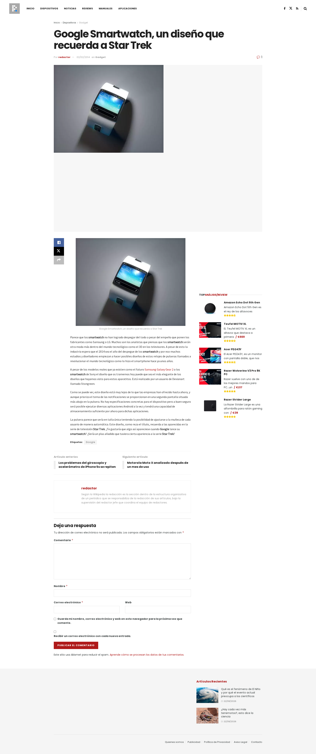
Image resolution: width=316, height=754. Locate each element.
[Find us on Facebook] (284, 8)
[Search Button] (305, 8)
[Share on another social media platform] (59, 260)
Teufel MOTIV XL (235, 324)
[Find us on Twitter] (290, 8)
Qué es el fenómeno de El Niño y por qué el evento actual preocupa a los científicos (240, 692)
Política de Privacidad (217, 742)
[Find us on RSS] (297, 8)
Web (128, 602)
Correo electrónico (68, 602)
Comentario (63, 540)
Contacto (256, 742)
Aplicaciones (127, 8)
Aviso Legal (240, 742)
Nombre (61, 586)
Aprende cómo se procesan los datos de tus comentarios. (147, 655)
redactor (64, 57)
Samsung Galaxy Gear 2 (159, 369)
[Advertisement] (230, 260)
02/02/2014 (83, 57)
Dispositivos (49, 8)
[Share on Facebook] (59, 242)
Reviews (87, 8)
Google (90, 442)
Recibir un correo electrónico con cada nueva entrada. (92, 636)
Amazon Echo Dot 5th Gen (242, 302)
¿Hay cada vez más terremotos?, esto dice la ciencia (237, 713)
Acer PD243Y (232, 349)
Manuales (105, 8)
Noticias (70, 8)
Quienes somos (174, 742)
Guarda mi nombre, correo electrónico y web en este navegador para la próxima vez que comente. (119, 621)
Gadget (83, 22)
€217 (239, 387)
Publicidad (194, 742)
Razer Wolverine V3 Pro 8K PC (242, 372)
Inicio (30, 8)
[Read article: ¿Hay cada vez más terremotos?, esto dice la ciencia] (207, 715)
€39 (235, 413)
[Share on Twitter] (59, 251)
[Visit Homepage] (14, 8)
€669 (241, 337)
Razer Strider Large (237, 399)
